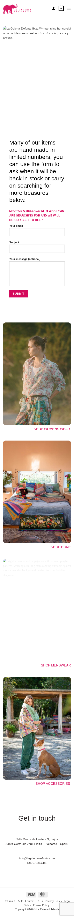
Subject (14, 242)
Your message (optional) (24, 259)
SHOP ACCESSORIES (53, 783)
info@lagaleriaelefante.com (37, 858)
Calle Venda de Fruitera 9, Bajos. (37, 839)
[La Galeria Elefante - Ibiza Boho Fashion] (26, 7)
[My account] (54, 8)
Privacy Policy (53, 901)
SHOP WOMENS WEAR (52, 429)
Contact (29, 901)
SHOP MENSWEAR (56, 665)
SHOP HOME (61, 547)
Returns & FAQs (13, 901)
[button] (61, 8)
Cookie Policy (41, 905)
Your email (16, 225)
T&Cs (39, 901)
